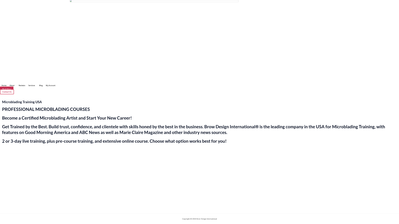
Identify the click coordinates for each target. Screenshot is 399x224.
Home (4, 85)
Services (31, 85)
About (12, 85)
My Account (50, 85)
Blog (41, 85)
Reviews (22, 85)
